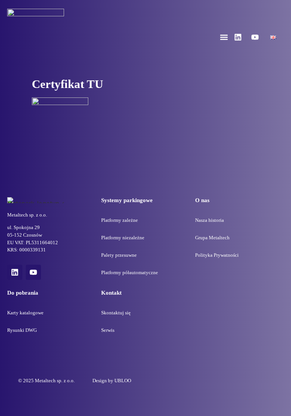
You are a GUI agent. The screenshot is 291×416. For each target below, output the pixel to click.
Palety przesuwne (119, 255)
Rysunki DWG (22, 330)
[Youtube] (255, 37)
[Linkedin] (238, 37)
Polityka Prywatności (217, 255)
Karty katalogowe (25, 313)
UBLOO (122, 380)
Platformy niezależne (122, 237)
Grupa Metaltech (212, 237)
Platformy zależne (119, 220)
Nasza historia (209, 220)
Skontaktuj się (116, 313)
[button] (224, 37)
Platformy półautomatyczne (129, 272)
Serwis (107, 330)
